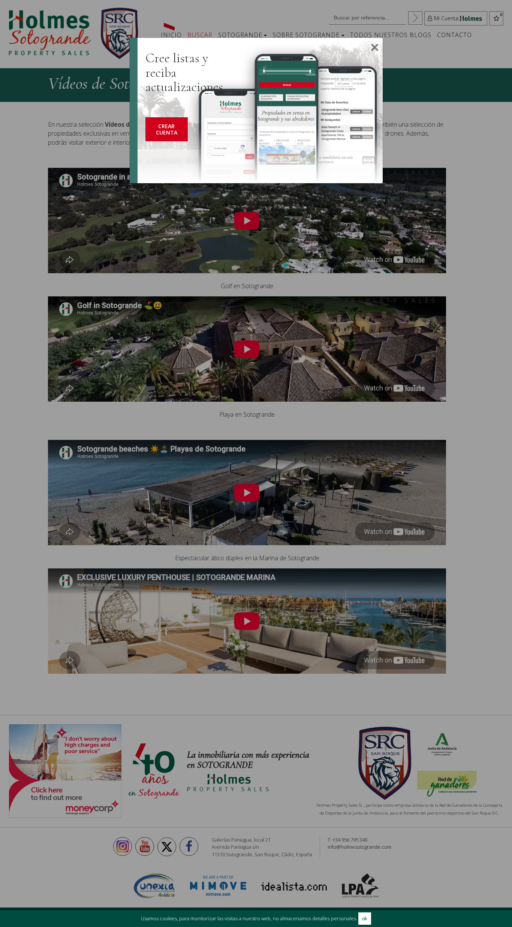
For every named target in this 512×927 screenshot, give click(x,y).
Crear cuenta (166, 129)
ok (364, 918)
